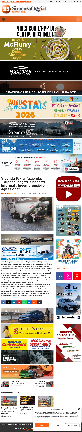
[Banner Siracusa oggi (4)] (41, 128)
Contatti (27, 1)
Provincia (5, 402)
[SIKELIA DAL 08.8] (41, 163)
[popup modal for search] (78, 19)
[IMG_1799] (27, 344)
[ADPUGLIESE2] (27, 372)
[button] (79, 409)
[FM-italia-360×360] (68, 189)
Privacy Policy (27, 430)
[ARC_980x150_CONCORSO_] (41, 31)
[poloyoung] (27, 315)
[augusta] (41, 107)
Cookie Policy (51, 429)
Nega (57, 425)
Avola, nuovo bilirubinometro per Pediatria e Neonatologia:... (26, 413)
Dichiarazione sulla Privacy (60, 429)
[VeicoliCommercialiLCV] (41, 70)
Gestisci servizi (39, 420)
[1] (68, 343)
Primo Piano (12, 193)
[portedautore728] (27, 330)
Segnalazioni (6, 1)
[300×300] (68, 252)
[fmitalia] (41, 146)
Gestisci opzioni (72, 425)
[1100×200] (41, 88)
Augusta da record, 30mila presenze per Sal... (8, 409)
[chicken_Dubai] (41, 49)
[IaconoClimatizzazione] (27, 252)
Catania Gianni (24, 193)
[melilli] (68, 220)
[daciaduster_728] (27, 239)
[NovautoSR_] (68, 302)
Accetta (42, 425)
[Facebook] (59, 1)
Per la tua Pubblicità (17, 1)
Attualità (4, 193)
